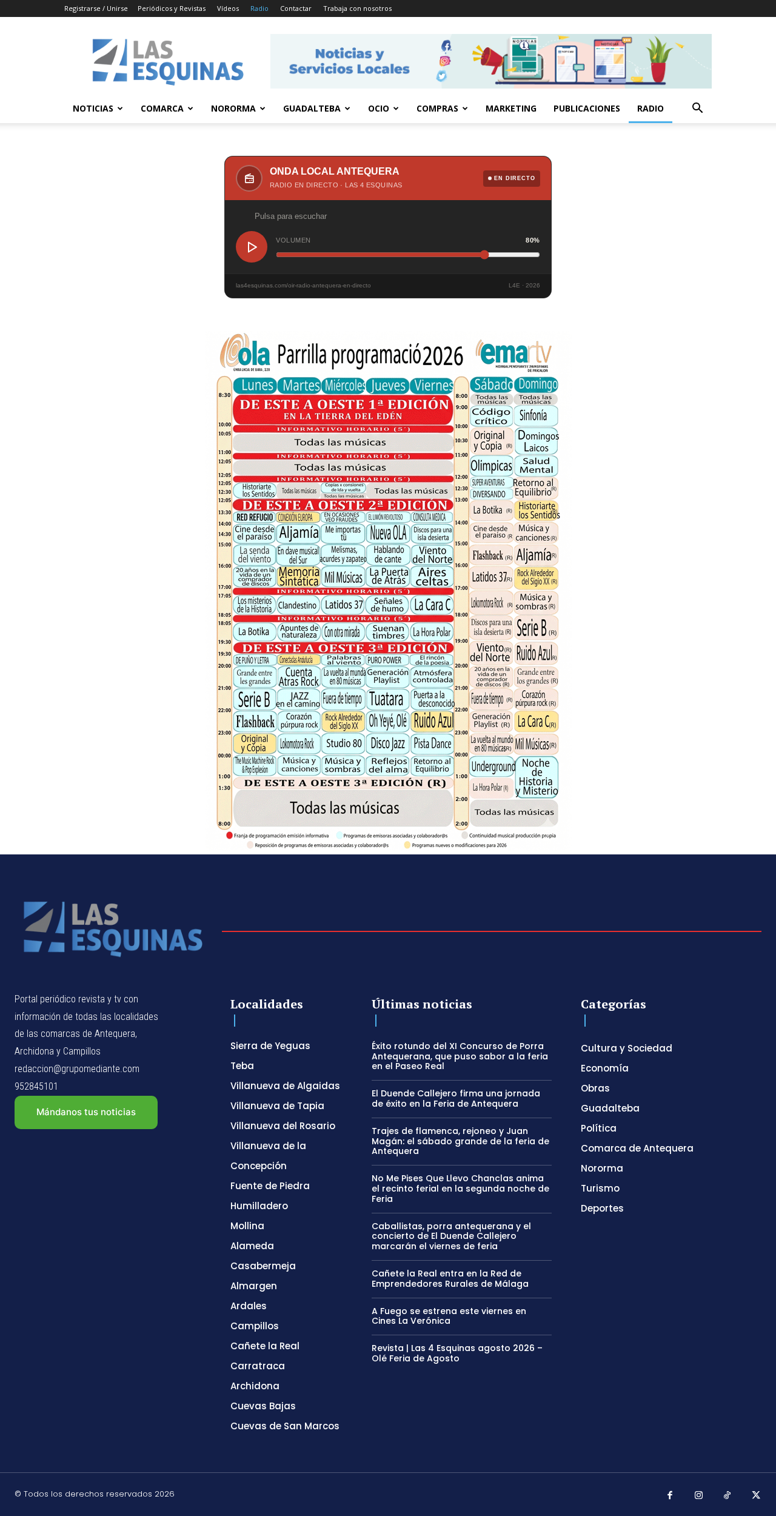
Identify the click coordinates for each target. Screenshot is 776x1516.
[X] (756, 1496)
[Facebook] (669, 1496)
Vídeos (228, 8)
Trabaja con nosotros (357, 8)
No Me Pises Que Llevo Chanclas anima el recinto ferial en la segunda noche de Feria (460, 1188)
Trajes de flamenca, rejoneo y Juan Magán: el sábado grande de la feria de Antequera (460, 1141)
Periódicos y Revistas (172, 8)
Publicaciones (587, 108)
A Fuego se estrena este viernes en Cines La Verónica (449, 1316)
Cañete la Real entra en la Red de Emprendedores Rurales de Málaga (450, 1278)
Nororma (233, 108)
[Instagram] (699, 1496)
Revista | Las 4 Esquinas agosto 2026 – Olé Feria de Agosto (457, 1353)
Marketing (511, 108)
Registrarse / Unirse (96, 8)
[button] (697, 109)
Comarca (162, 108)
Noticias (93, 108)
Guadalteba (312, 108)
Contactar (296, 8)
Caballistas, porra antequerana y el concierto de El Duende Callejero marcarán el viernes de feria (451, 1236)
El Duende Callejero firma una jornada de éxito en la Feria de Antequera (456, 1098)
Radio (259, 8)
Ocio (378, 108)
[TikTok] (727, 1496)
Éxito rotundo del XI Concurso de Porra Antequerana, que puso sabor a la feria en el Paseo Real (460, 1056)
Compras (437, 108)
